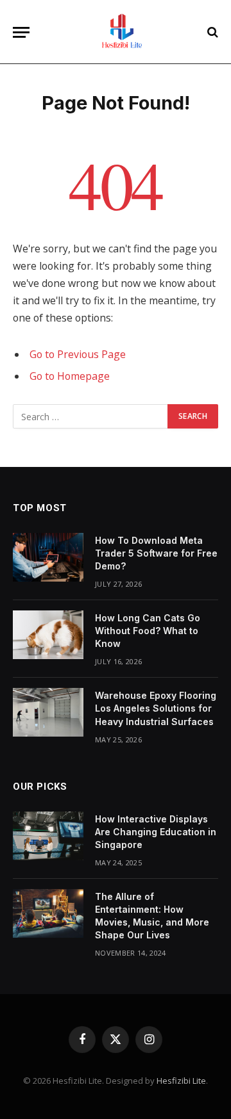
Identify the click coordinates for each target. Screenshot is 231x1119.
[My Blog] (122, 32)
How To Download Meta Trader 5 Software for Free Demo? (156, 553)
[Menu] (21, 32)
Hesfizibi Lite (181, 1080)
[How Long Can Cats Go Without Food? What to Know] (48, 634)
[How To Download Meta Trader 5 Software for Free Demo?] (48, 557)
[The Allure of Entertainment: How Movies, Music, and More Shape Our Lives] (48, 913)
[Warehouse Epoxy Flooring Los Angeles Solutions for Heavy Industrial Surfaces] (48, 712)
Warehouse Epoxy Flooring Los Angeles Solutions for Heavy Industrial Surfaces (155, 708)
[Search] (211, 32)
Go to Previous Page (78, 354)
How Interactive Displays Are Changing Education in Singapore (155, 831)
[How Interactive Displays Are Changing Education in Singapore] (48, 836)
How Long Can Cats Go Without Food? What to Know (147, 630)
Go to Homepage (70, 376)
